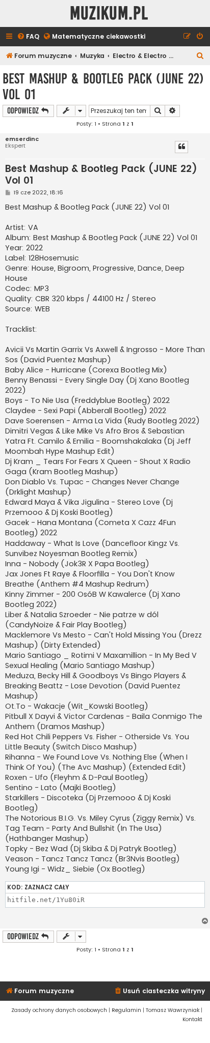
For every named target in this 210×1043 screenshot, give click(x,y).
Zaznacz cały (46, 887)
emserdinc (22, 139)
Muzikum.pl (109, 13)
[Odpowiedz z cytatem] (181, 147)
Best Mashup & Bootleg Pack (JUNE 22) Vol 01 (103, 86)
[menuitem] (28, 37)
